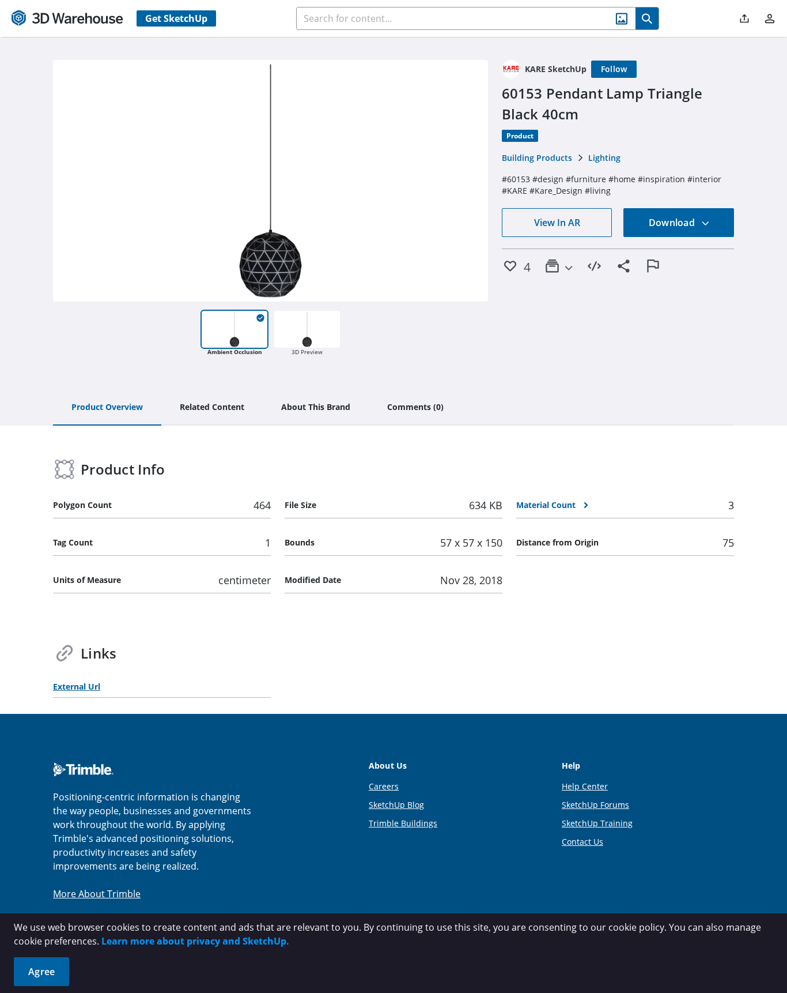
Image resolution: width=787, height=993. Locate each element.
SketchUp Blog (396, 804)
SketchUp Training (597, 823)
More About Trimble (97, 893)
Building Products (537, 157)
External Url (76, 686)
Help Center (585, 786)
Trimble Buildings (403, 823)
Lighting (604, 157)
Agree (41, 971)
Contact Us (582, 841)
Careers (384, 786)
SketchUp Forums (595, 804)
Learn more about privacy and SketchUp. (195, 941)
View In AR (557, 222)
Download (673, 222)
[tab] (107, 408)
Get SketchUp (176, 18)
